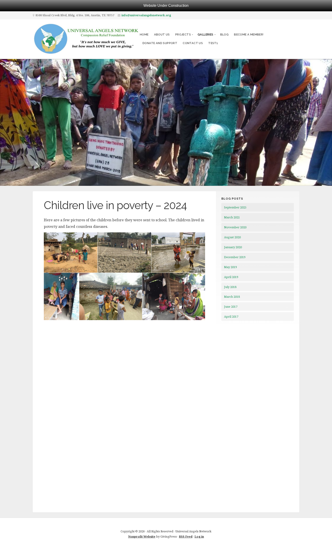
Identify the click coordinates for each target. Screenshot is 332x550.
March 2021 (232, 217)
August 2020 (232, 237)
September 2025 (235, 207)
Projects (183, 34)
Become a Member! (248, 34)
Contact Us (193, 43)
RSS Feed (185, 536)
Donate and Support (160, 43)
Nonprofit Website (141, 536)
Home (144, 34)
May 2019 (230, 267)
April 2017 (231, 316)
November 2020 (235, 227)
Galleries (205, 34)
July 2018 (230, 287)
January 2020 (233, 247)
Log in (199, 536)
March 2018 (232, 297)
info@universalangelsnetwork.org (146, 15)
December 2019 (234, 257)
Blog (224, 34)
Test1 (213, 43)
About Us (162, 34)
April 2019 (231, 277)
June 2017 (230, 307)
